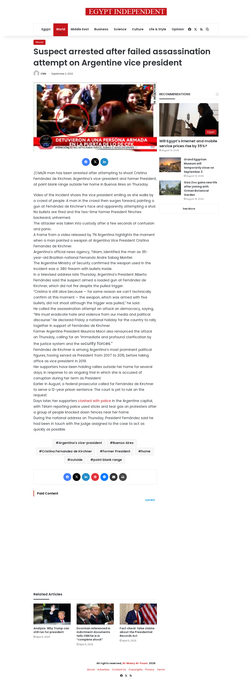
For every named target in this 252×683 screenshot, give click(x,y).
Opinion (178, 29)
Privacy (149, 669)
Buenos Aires (123, 443)
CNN (43, 73)
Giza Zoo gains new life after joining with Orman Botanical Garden (200, 188)
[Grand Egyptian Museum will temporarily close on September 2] (170, 164)
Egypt (46, 29)
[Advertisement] (95, 545)
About (91, 669)
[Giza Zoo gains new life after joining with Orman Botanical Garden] (170, 187)
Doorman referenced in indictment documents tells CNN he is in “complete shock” (93, 633)
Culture (138, 29)
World (60, 29)
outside (76, 459)
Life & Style (157, 29)
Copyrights (136, 669)
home (145, 451)
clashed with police (94, 400)
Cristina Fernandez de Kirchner (67, 451)
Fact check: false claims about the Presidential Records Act (137, 632)
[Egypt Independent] (126, 11)
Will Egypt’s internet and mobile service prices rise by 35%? (188, 143)
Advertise (103, 669)
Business (101, 29)
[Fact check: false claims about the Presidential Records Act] (138, 614)
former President (116, 451)
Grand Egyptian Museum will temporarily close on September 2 (199, 165)
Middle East (80, 29)
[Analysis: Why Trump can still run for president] (52, 614)
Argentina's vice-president (80, 443)
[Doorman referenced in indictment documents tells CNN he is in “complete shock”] (95, 614)
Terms (161, 669)
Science (120, 29)
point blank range (107, 459)
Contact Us (119, 669)
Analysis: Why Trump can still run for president (51, 630)
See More (189, 209)
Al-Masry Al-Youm (135, 663)
